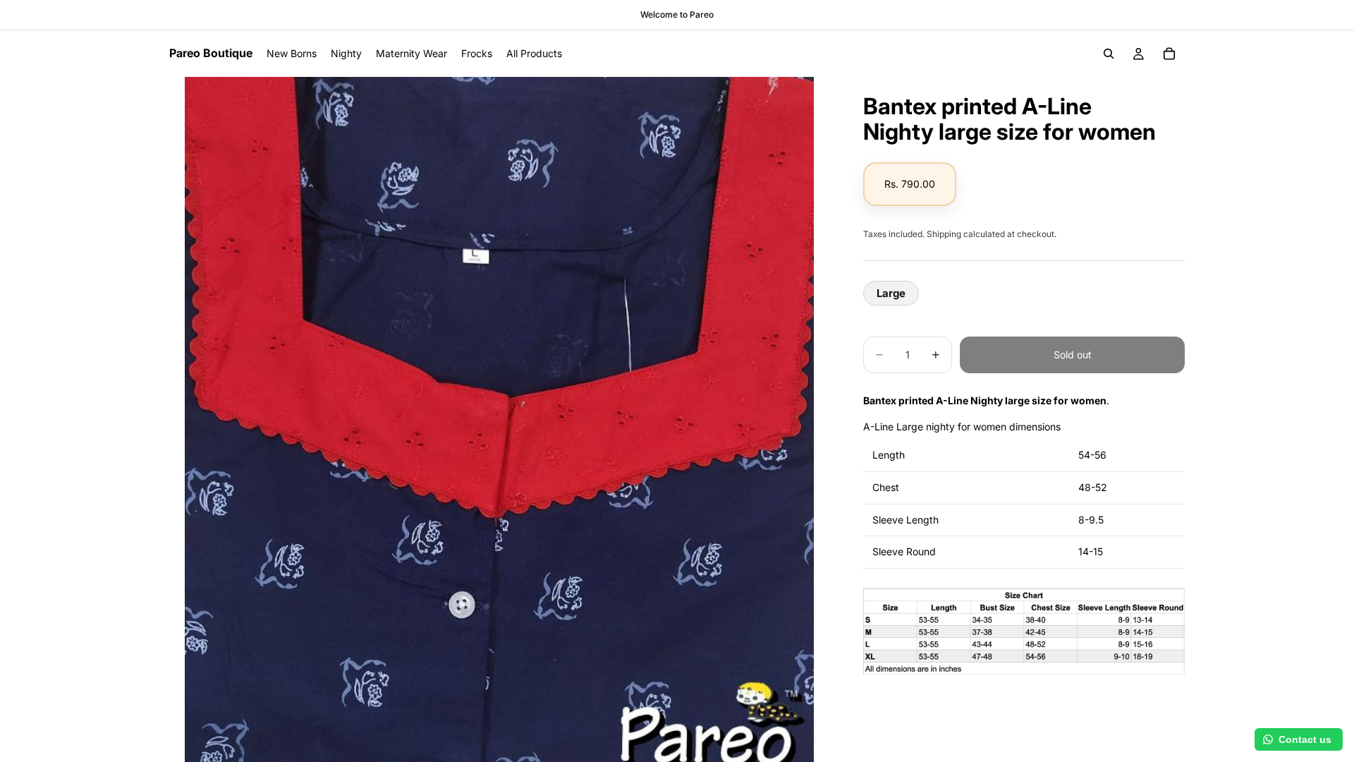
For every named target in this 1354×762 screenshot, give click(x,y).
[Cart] (1169, 53)
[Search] (1108, 53)
